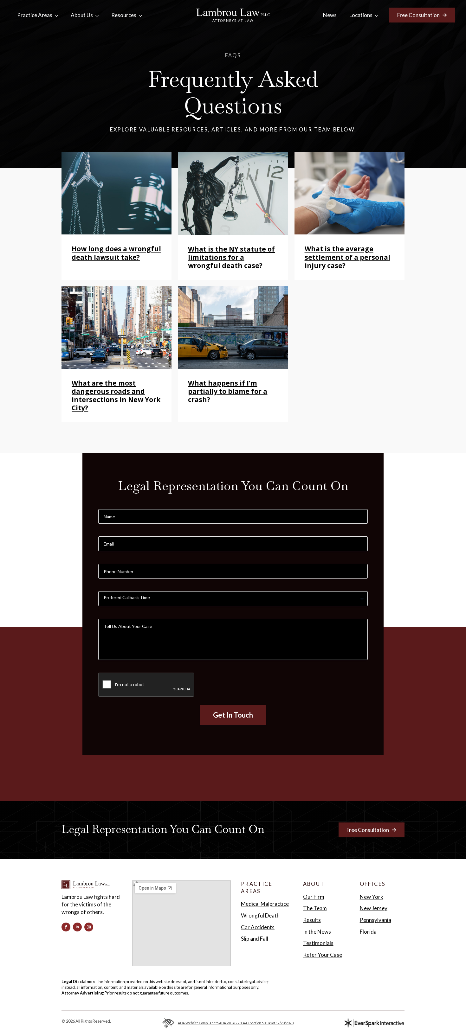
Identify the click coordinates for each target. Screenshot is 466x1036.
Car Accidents (258, 927)
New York (371, 896)
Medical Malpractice (265, 903)
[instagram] (88, 927)
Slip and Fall (254, 938)
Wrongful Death (260, 915)
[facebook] (65, 927)
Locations (360, 15)
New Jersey (373, 908)
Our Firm (313, 896)
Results (312, 920)
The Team (315, 908)
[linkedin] (77, 927)
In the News (317, 931)
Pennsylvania (375, 920)
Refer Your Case (322, 954)
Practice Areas (34, 15)
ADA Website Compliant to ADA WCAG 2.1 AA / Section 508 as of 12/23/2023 (235, 1023)
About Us (82, 15)
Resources (123, 15)
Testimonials (318, 943)
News (330, 15)
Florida (368, 931)
